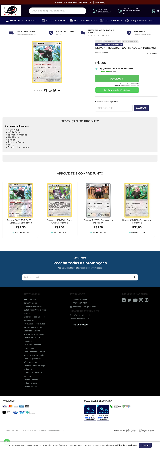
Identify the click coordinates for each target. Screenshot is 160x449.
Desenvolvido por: (119, 430)
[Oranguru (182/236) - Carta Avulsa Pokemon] (59, 210)
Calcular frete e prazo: (106, 101)
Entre (125, 10)
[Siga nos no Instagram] (141, 300)
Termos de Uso (30, 387)
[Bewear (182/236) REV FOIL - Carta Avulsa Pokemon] (21, 210)
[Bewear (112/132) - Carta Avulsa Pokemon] (98, 210)
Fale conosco (80, 325)
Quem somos (30, 348)
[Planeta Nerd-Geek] (11, 10)
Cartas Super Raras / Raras (109, 44)
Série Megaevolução (33, 359)
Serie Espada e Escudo (34, 355)
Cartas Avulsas (130, 42)
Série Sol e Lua (30, 362)
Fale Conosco (30, 299)
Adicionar (117, 78)
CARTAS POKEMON (112, 42)
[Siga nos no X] (130, 300)
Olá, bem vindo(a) (130, 8)
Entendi (145, 445)
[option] (21, 32)
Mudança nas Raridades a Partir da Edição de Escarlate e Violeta (34, 327)
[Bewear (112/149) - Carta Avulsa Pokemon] (137, 210)
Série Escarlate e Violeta (34, 352)
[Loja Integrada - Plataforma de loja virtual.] (148, 430)
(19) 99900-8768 (79, 299)
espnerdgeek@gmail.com (84, 307)
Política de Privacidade (34, 334)
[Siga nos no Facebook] (124, 300)
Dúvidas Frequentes (33, 306)
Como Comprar (30, 303)
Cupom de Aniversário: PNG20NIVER (73, 2)
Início (98, 42)
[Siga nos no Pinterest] (147, 300)
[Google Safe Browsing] (126, 406)
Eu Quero (20, 235)
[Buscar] (81, 11)
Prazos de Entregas (32, 345)
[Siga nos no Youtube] (136, 300)
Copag (155, 53)
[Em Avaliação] (90, 413)
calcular (141, 108)
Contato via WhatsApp (119, 90)
